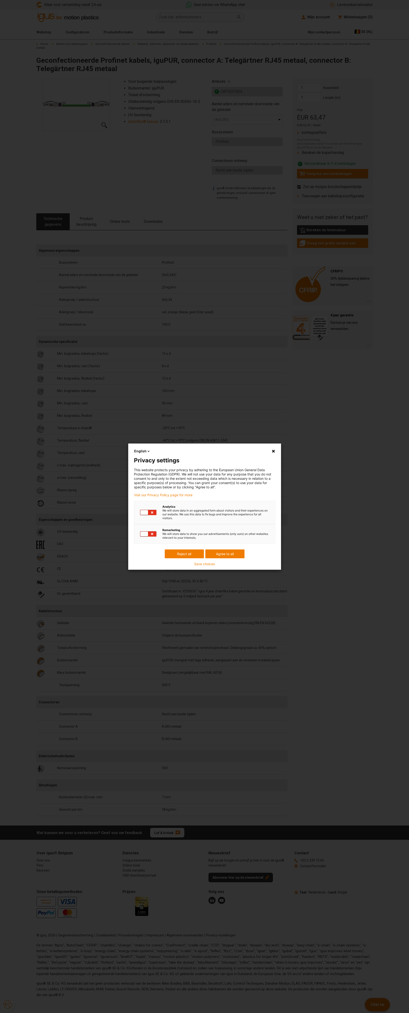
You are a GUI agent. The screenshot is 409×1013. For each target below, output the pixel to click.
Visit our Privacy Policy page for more (163, 495)
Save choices (204, 564)
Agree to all (225, 554)
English (140, 451)
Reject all (184, 554)
